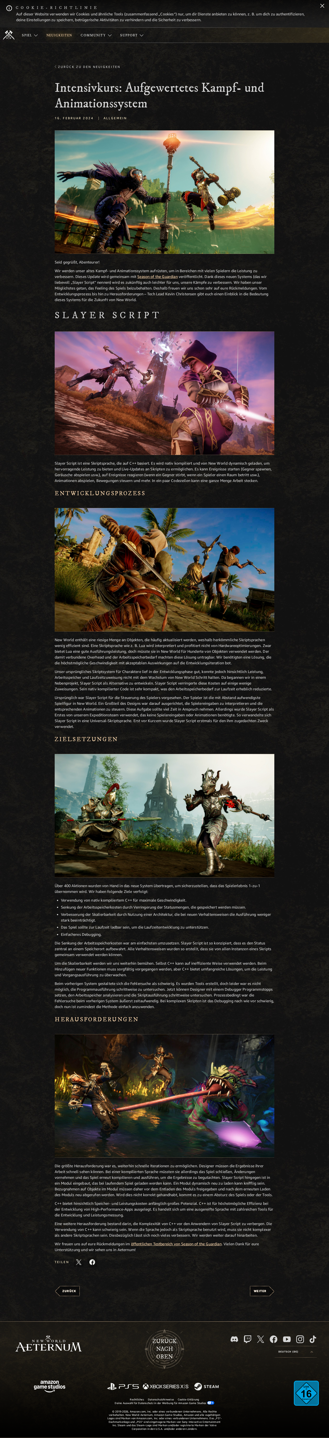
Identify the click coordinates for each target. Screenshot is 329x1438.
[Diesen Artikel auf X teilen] (79, 1262)
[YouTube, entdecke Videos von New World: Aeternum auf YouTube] (287, 1339)
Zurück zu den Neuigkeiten (89, 67)
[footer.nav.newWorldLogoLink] (48, 1343)
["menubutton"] (30, 35)
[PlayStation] (123, 1386)
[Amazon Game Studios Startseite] (49, 1387)
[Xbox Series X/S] (165, 1387)
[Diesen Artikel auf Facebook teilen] (92, 1262)
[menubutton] (296, 1351)
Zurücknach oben (164, 1349)
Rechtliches (137, 1399)
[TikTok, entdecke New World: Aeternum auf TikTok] (312, 1339)
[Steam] (207, 1387)
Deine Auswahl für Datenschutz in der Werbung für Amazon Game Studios (161, 1403)
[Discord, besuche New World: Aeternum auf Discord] (234, 1339)
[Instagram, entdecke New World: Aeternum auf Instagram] (300, 1339)
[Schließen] (322, 6)
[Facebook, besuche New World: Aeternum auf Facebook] (273, 1339)
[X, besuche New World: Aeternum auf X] (260, 1339)
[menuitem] (30, 35)
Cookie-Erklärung (188, 1399)
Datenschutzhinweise (161, 1399)
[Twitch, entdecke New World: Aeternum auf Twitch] (247, 1339)
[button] (164, 192)
